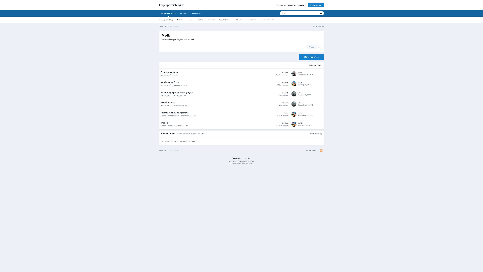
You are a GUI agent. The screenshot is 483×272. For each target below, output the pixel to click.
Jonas (300, 72)
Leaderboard (196, 13)
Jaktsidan (211, 20)
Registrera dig (315, 5)
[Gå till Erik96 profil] (293, 93)
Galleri (200, 20)
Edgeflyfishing (224, 20)
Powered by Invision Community (241, 164)
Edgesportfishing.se (172, 5)
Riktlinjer (238, 20)
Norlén (169, 75)
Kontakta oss (237, 158)
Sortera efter (314, 65)
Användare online (267, 20)
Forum (180, 20)
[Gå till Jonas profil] (293, 73)
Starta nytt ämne (311, 57)
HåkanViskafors (173, 116)
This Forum (311, 13)
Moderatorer (251, 20)
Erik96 (169, 95)
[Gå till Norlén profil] (293, 83)
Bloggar (190, 20)
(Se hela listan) (316, 134)
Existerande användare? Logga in (290, 5)
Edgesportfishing (168, 13)
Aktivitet (183, 13)
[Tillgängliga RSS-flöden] (321, 150)
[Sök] (321, 13)
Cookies (248, 158)
